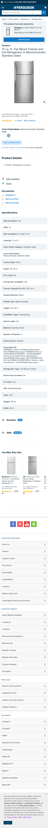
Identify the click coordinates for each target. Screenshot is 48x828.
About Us (5, 544)
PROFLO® (6, 757)
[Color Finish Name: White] (3, 135)
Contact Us (6, 622)
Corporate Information (10, 538)
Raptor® (5, 771)
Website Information (10, 657)
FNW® (4, 736)
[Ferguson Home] (24, 7)
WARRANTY (10, 195)
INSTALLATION (11, 199)
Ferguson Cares (8, 558)
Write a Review (29, 121)
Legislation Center (9, 693)
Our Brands (6, 715)
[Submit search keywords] (44, 12)
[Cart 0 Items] (45, 7)
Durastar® (6, 728)
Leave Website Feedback (12, 615)
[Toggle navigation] (2, 7)
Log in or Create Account (11, 142)
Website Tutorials (9, 650)
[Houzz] (34, 524)
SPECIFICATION (12, 203)
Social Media (7, 572)
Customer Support (9, 609)
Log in (4, 147)
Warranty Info (7, 643)
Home (4, 19)
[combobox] (23, 12)
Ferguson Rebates (9, 664)
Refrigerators (37, 19)
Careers (5, 551)
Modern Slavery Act (10, 593)
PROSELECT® (7, 764)
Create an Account (16, 147)
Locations (6, 629)
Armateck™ (6, 722)
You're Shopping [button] (19, 2)
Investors (5, 586)
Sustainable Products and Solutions (16, 601)
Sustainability (7, 579)
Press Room (7, 565)
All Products (14, 19)
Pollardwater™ (7, 750)
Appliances (25, 19)
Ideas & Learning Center (11, 686)
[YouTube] (27, 524)
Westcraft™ (6, 785)
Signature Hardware (10, 778)
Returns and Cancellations (12, 636)
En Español (6, 671)
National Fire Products (11, 743)
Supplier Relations (9, 707)
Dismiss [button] (7, 823)
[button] (46, 794)
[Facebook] (13, 524)
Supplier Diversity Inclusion (13, 700)
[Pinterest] (20, 524)
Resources (5, 680)
